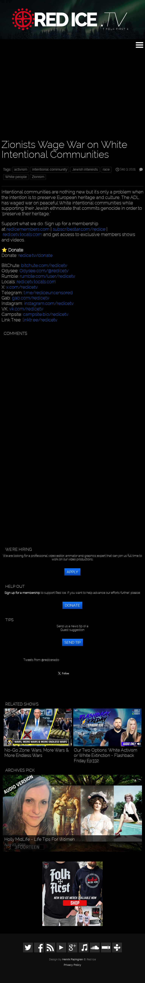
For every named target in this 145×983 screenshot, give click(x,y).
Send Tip (72, 642)
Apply (72, 572)
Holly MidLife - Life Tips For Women (39, 839)
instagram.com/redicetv (49, 303)
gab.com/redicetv (30, 298)
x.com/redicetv (22, 287)
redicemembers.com (27, 229)
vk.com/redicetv (26, 309)
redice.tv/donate (35, 255)
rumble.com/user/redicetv (47, 276)
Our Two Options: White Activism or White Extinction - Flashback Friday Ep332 (105, 755)
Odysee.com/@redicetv (44, 270)
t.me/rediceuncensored (48, 292)
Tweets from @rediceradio (41, 660)
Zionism (38, 177)
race (106, 169)
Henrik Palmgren (72, 959)
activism (20, 169)
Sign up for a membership (22, 593)
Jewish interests (85, 169)
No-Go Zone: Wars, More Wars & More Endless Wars (36, 753)
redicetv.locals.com (22, 234)
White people (16, 177)
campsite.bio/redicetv (45, 314)
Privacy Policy (72, 965)
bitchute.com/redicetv (44, 265)
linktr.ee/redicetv (39, 320)
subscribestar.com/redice (79, 229)
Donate (72, 605)
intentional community (49, 169)
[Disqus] (72, 385)
